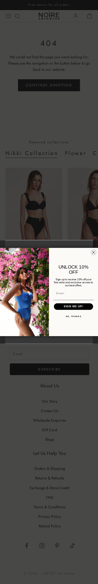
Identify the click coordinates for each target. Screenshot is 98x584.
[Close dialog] (93, 252)
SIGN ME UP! (74, 306)
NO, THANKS (73, 316)
